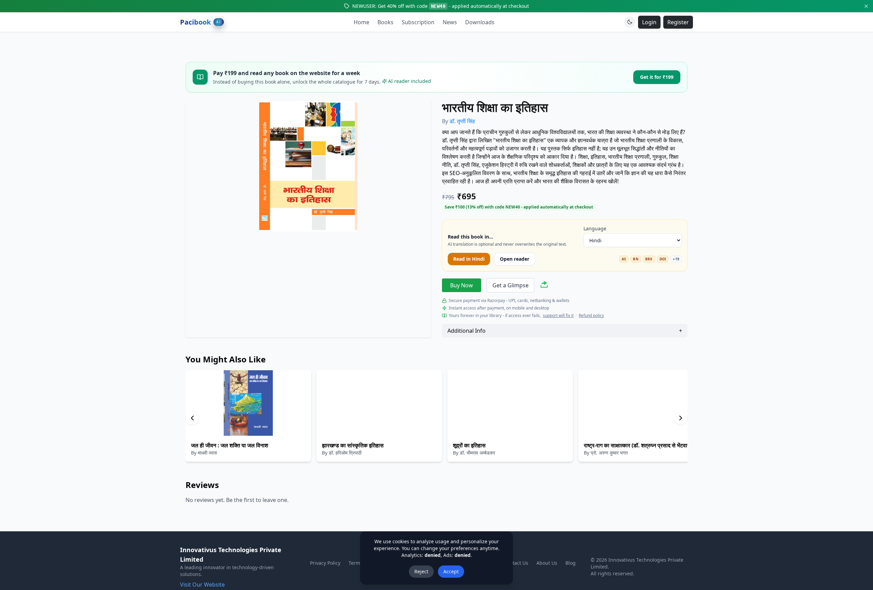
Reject (421, 571)
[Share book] (544, 285)
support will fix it (558, 315)
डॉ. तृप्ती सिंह (462, 121)
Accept (451, 571)
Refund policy (591, 315)
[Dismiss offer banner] (866, 6)
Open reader (514, 259)
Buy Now (461, 285)
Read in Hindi (469, 259)
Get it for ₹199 (657, 77)
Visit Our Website (202, 584)
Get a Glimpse (510, 285)
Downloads (479, 22)
